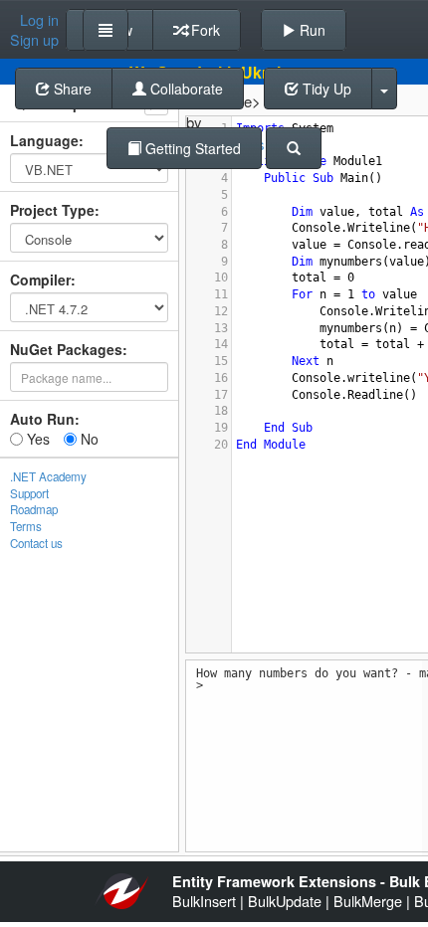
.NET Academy (48, 476)
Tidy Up (325, 88)
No (88, 439)
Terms (26, 526)
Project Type (52, 210)
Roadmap (34, 509)
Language (44, 140)
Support (29, 493)
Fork (203, 30)
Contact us (36, 543)
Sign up (34, 40)
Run (310, 30)
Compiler (40, 279)
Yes (36, 439)
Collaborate (184, 88)
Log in (39, 20)
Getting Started (191, 148)
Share (71, 88)
